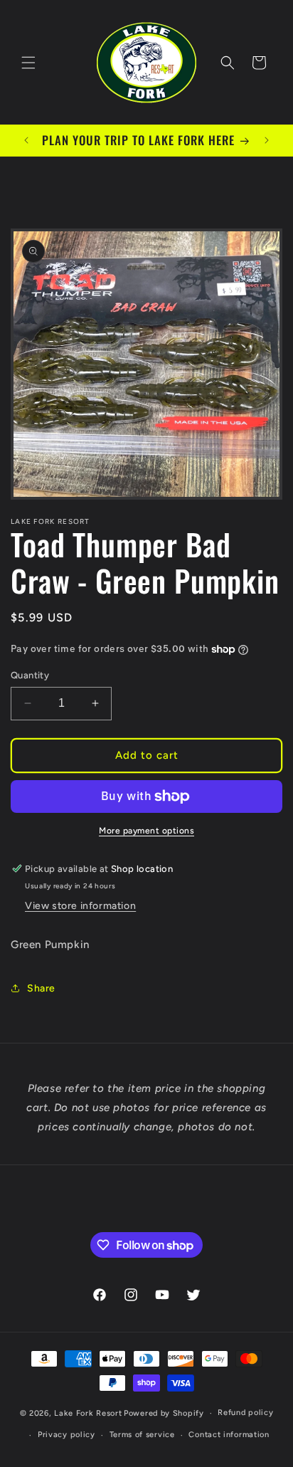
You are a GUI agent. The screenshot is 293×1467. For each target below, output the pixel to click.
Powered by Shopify (164, 1413)
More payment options (146, 831)
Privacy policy (66, 1434)
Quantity (30, 675)
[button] (28, 62)
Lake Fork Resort (88, 1413)
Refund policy (245, 1412)
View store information (80, 906)
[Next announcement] (266, 140)
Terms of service (142, 1434)
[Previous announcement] (26, 140)
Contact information (228, 1434)
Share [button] (41, 988)
